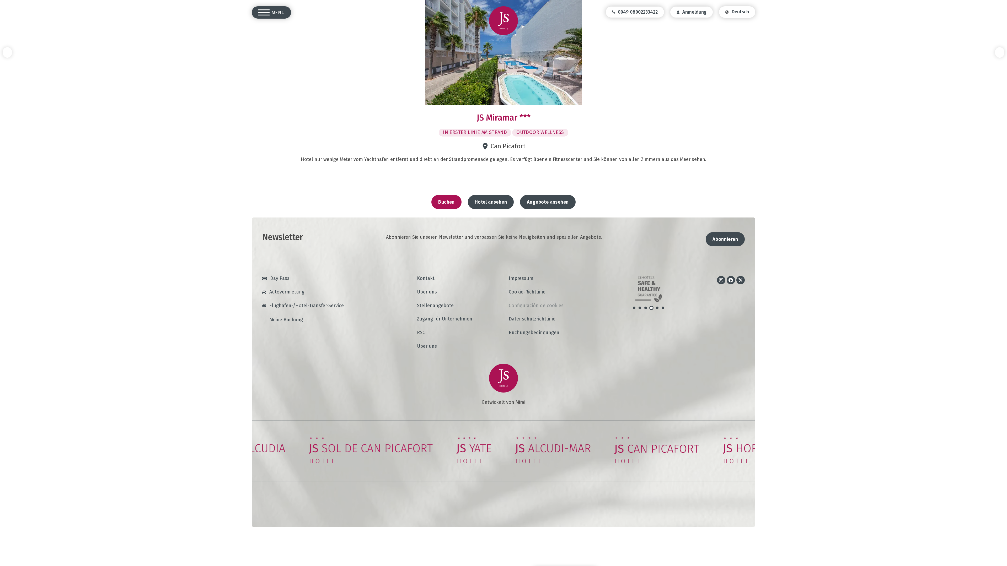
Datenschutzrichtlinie (532, 319)
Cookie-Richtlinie (527, 292)
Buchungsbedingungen (534, 332)
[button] (7, 52)
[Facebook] (731, 280)
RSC (421, 332)
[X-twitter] (740, 280)
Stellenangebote (435, 305)
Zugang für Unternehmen (444, 319)
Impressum (521, 278)
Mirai (520, 402)
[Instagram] (721, 280)
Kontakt (426, 278)
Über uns (427, 292)
